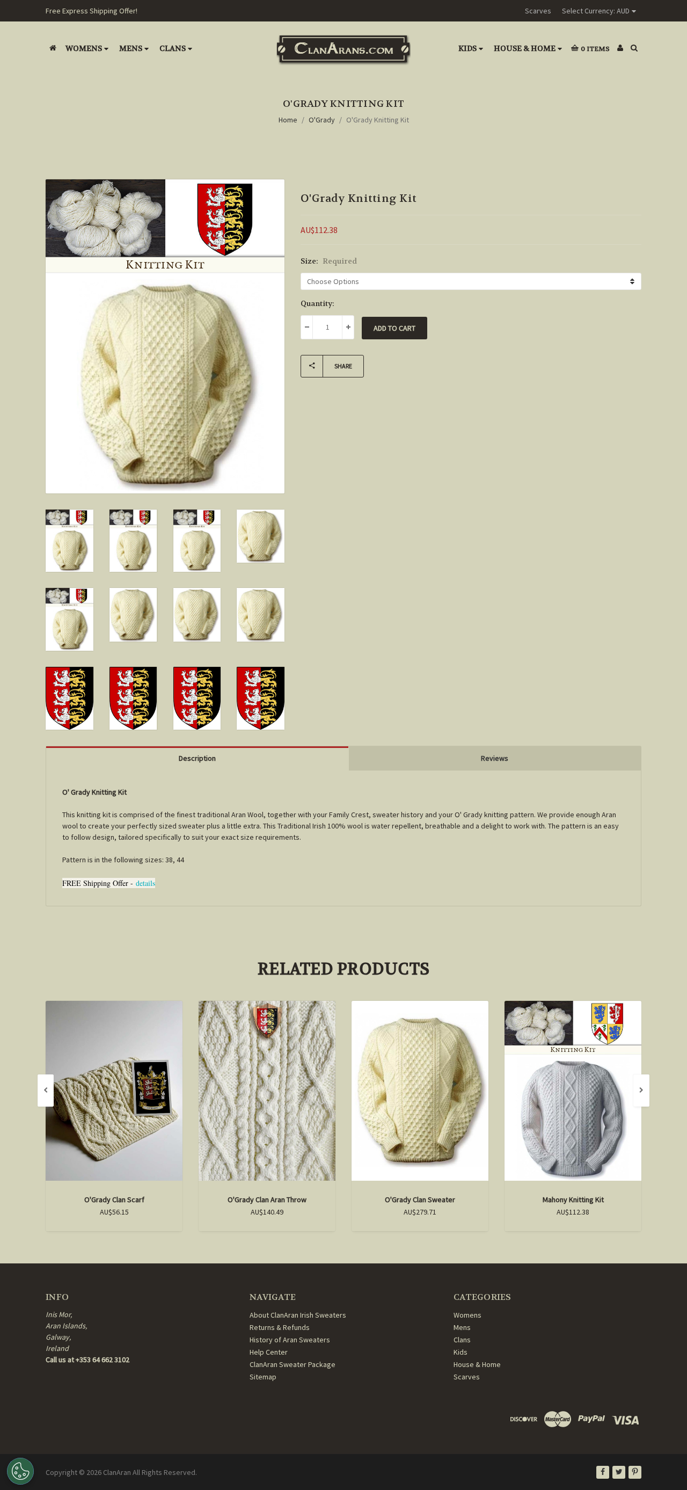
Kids (467, 48)
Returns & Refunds (280, 1327)
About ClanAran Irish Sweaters (298, 1315)
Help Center (269, 1352)
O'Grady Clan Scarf (114, 1199)
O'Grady (322, 120)
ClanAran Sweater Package (292, 1364)
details (145, 883)
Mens (130, 48)
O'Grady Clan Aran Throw (267, 1199)
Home (288, 120)
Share (343, 366)
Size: (329, 261)
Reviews (494, 758)
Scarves (538, 11)
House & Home (525, 48)
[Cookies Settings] (20, 1471)
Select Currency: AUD (596, 11)
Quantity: (317, 303)
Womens (83, 48)
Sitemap (263, 1377)
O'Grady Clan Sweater (420, 1199)
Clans (172, 48)
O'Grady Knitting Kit (377, 120)
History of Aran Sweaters (290, 1339)
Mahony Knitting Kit (573, 1199)
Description (197, 758)
